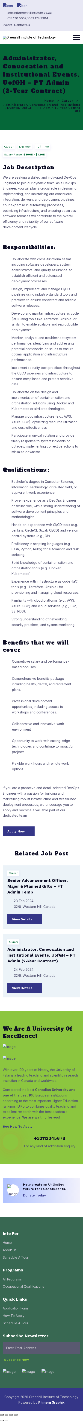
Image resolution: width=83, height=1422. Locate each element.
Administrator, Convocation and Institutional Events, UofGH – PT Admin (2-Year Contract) (41, 955)
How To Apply (13, 1316)
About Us (10, 1250)
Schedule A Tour (15, 1257)
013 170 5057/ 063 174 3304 (27, 18)
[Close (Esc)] (16, 1415)
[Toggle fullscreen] (6, 1415)
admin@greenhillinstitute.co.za (29, 12)
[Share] (11, 1415)
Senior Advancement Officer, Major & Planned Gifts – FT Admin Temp (37, 886)
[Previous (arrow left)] (2, 1420)
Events (7, 25)
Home (49, 100)
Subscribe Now (17, 1359)
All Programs (12, 1279)
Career (67, 100)
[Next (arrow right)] (6, 1420)
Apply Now (16, 831)
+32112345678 (49, 1138)
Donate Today (35, 1195)
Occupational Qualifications (23, 1286)
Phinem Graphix (51, 1402)
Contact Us (22, 25)
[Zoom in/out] (2, 1415)
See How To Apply (18, 1126)
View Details (22, 919)
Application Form (15, 1308)
